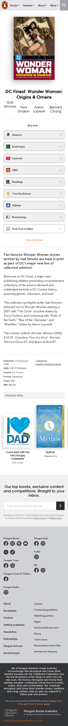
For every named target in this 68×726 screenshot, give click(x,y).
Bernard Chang (56, 109)
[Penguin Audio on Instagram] (6, 592)
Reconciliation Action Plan (47, 645)
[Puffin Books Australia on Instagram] (36, 556)
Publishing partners (44, 615)
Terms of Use (39, 517)
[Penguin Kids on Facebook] (36, 543)
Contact (8, 617)
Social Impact (12, 652)
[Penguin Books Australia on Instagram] (12, 543)
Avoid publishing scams (46, 627)
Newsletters (10, 631)
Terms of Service (36, 703)
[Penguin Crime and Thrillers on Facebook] (6, 579)
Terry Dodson (24, 109)
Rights (37, 621)
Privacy (37, 633)
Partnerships (10, 638)
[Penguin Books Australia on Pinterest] (19, 543)
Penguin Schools (13, 645)
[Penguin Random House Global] (14, 712)
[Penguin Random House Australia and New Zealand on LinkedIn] (6, 552)
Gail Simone (10, 104)
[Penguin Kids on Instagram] (43, 543)
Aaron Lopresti (39, 109)
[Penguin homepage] (5, 5)
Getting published (14, 624)
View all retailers (34, 239)
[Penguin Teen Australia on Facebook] (6, 565)
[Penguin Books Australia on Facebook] (6, 543)
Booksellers (10, 610)
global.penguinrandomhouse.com (23, 720)
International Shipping (45, 651)
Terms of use (41, 639)
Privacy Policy (56, 517)
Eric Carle (17, 462)
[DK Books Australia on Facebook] (36, 570)
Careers (38, 603)
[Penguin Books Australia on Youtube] (25, 543)
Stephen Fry (50, 456)
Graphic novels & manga (48, 364)
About (7, 603)
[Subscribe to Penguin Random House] (60, 506)
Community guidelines (45, 609)
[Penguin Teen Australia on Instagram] (12, 565)
